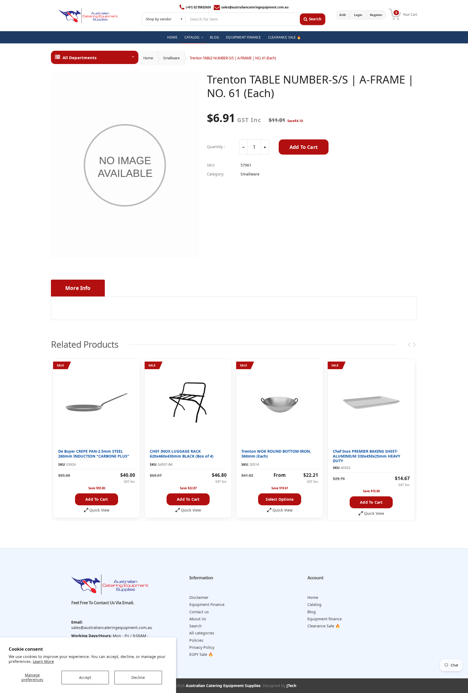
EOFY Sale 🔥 (201, 654)
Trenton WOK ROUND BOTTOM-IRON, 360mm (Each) (276, 454)
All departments (79, 57)
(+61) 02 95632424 (198, 7)
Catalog (314, 604)
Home (148, 57)
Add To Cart (304, 147)
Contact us (199, 611)
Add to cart (96, 499)
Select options (280, 499)
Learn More (43, 661)
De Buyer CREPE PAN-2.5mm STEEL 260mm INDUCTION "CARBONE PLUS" (93, 454)
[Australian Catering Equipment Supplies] (88, 15)
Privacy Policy (201, 647)
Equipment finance (324, 618)
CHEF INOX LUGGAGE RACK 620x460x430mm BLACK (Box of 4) (181, 454)
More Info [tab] (77, 288)
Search (195, 625)
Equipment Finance (207, 604)
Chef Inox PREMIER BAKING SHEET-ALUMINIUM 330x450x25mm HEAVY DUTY (366, 456)
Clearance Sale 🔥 (323, 625)
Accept (85, 677)
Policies (196, 640)
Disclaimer (199, 597)
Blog (311, 611)
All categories (201, 632)
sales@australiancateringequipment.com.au (254, 7)
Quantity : (216, 146)
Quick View (99, 510)
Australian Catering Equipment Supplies (223, 685)
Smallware (171, 57)
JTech (291, 685)
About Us (197, 618)
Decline (138, 677)
